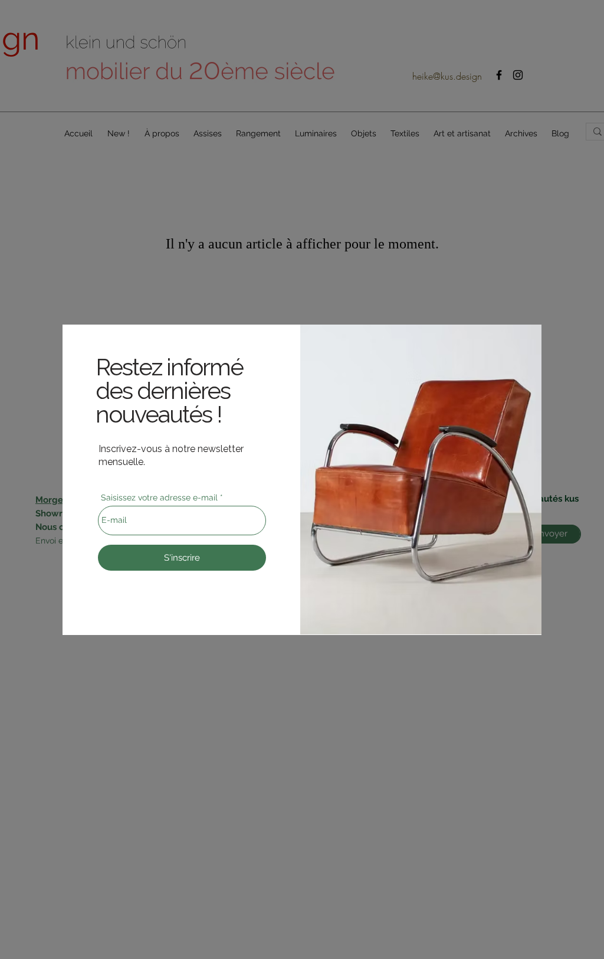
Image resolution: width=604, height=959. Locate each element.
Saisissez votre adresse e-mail (159, 497)
